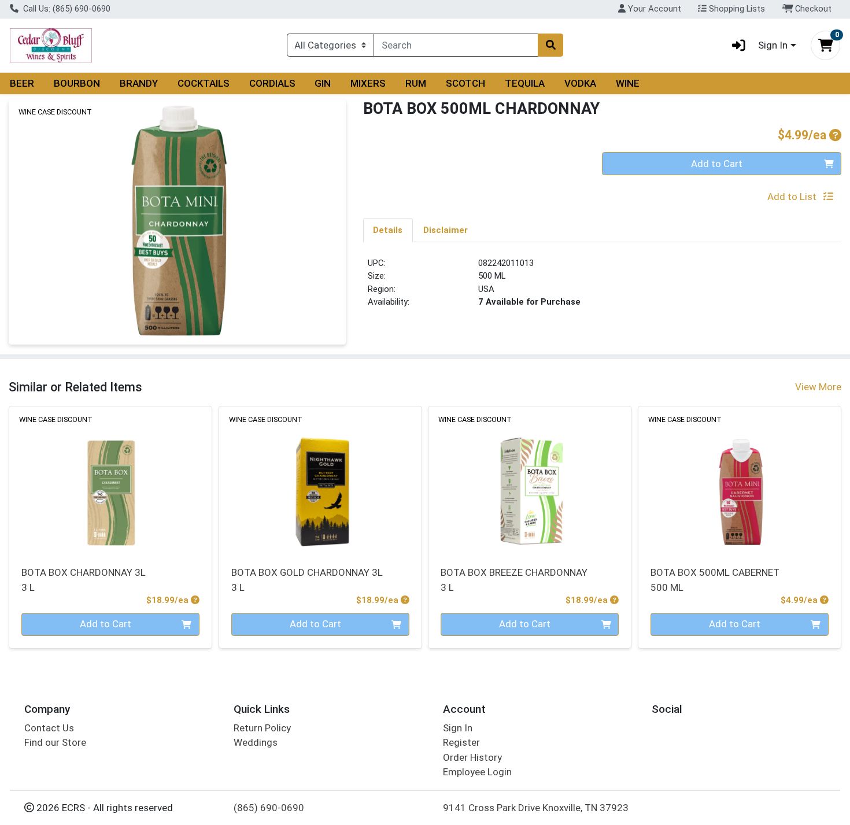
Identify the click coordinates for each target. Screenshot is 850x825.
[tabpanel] (602, 287)
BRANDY (139, 83)
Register (461, 742)
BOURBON (77, 83)
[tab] (388, 229)
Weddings (256, 742)
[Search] (550, 45)
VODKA (580, 83)
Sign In (457, 728)
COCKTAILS (204, 83)
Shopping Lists (736, 8)
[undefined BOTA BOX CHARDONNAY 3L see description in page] (111, 479)
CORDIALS (272, 83)
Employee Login (477, 772)
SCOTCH (465, 83)
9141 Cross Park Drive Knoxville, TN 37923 (536, 807)
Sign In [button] (773, 45)
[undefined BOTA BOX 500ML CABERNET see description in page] (740, 479)
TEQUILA (525, 83)
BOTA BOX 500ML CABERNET (715, 580)
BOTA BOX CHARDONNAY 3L (83, 580)
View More (818, 387)
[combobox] (456, 45)
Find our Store (55, 742)
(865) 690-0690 (269, 807)
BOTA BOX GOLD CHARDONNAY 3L (307, 580)
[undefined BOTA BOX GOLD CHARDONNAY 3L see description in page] (320, 479)
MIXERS (368, 83)
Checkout (812, 8)
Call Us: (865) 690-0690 (65, 8)
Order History (472, 757)
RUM (415, 83)
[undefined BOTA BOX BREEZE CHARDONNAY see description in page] (530, 479)
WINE (628, 83)
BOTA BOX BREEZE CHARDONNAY (514, 580)
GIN (323, 83)
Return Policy (262, 728)
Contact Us (49, 728)
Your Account (653, 8)
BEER (22, 83)
